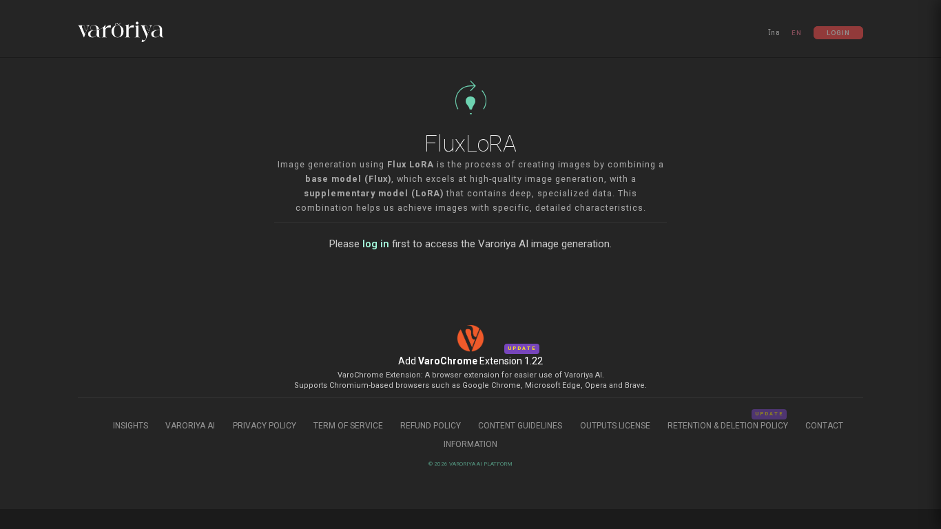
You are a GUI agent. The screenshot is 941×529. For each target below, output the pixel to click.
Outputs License (615, 426)
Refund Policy (431, 426)
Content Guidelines (521, 426)
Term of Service (348, 426)
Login (838, 33)
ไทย (774, 33)
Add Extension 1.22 (470, 360)
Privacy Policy (264, 426)
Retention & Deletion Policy (728, 426)
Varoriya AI (190, 426)
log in (375, 244)
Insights (131, 426)
